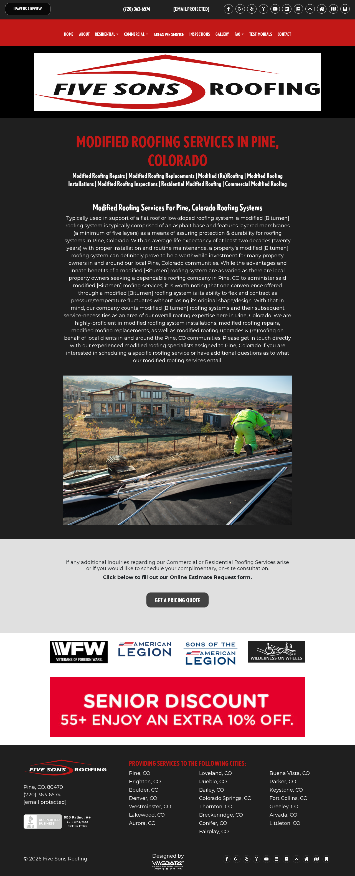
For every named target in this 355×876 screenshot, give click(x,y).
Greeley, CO (284, 807)
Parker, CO (283, 782)
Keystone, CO (286, 790)
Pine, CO (139, 773)
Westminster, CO (150, 807)
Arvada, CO (283, 815)
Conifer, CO (213, 823)
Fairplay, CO (214, 832)
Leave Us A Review (28, 8)
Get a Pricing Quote (177, 599)
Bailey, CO (211, 790)
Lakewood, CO (147, 815)
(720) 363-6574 (42, 795)
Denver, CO (143, 798)
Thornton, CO (215, 807)
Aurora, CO (142, 823)
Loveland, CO (215, 773)
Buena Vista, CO (290, 773)
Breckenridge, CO (221, 815)
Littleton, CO (285, 823)
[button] (106, 34)
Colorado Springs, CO (225, 798)
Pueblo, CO (213, 782)
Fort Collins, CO (289, 798)
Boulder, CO (144, 790)
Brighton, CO (145, 782)
